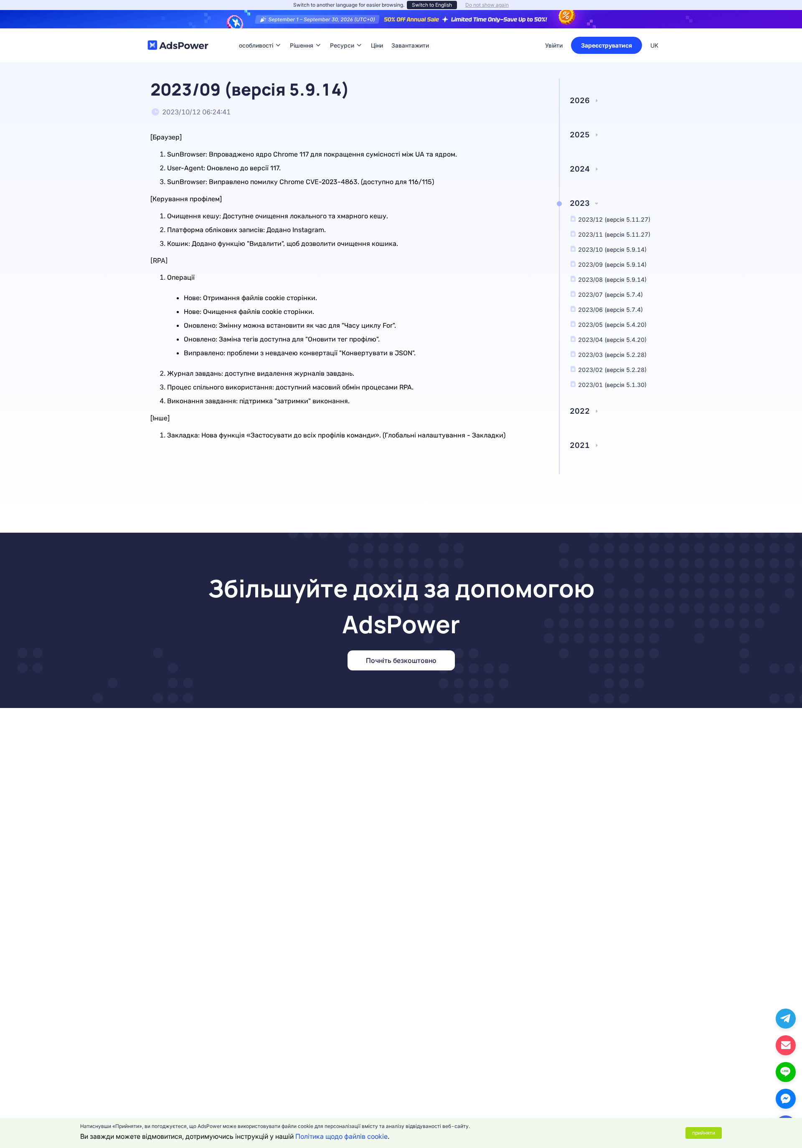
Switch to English (432, 5)
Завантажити (410, 32)
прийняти (703, 1133)
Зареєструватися (606, 45)
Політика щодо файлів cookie (341, 1136)
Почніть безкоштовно (401, 660)
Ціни (377, 32)
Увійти (554, 45)
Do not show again (487, 5)
